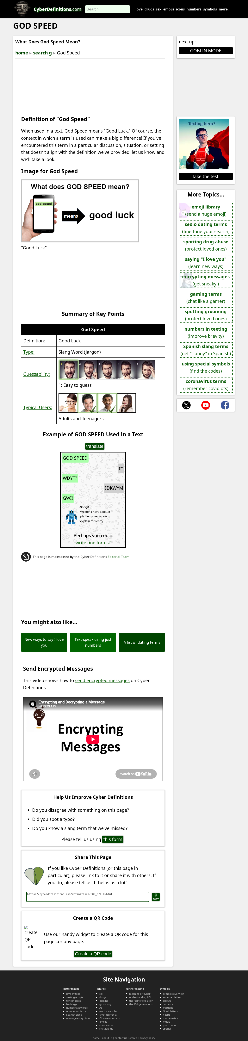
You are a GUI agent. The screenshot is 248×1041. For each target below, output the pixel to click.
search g (42, 53)
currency (168, 1004)
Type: (28, 352)
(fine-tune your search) (206, 227)
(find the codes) (206, 367)
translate (94, 446)
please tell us (77, 882)
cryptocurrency (108, 1014)
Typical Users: (37, 407)
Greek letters (170, 1011)
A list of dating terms (142, 642)
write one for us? (93, 542)
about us (107, 1038)
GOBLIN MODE (205, 50)
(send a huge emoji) (205, 210)
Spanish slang (74, 1014)
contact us (121, 1038)
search (133, 1038)
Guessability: (36, 374)
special (167, 1028)
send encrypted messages (102, 680)
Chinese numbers (109, 1018)
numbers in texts (76, 1011)
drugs (149, 9)
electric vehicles (108, 1011)
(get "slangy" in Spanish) (206, 350)
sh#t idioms (106, 1028)
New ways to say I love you (44, 642)
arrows (167, 1000)
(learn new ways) (205, 262)
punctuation (170, 1025)
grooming (105, 1004)
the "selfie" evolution (141, 1000)
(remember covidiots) (205, 384)
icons (180, 9)
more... (225, 9)
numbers (194, 9)
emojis (168, 9)
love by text (73, 993)
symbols (210, 9)
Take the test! (206, 176)
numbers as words (77, 1007)
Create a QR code (93, 953)
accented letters (172, 997)
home (21, 53)
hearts (166, 1014)
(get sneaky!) (206, 280)
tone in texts (73, 1000)
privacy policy (147, 1038)
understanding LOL (140, 997)
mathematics (170, 1018)
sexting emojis (74, 997)
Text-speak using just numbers (93, 642)
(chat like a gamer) (205, 297)
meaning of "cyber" (140, 993)
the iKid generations (140, 1004)
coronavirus (106, 1025)
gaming (103, 1000)
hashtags (71, 1004)
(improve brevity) (205, 332)
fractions (168, 1007)
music (166, 1021)
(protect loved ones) (205, 245)
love (139, 9)
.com (57, 9)
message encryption (78, 1018)
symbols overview (173, 993)
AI (100, 1007)
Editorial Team (118, 556)
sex (158, 9)
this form (112, 839)
